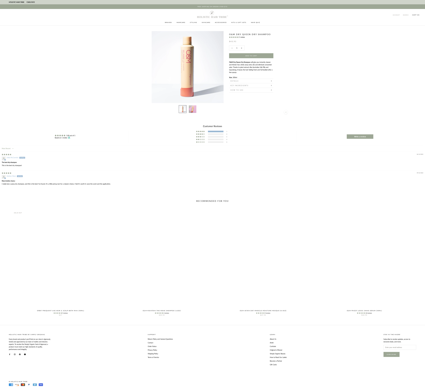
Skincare (206, 22)
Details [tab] (234, 81)
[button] (234, 37)
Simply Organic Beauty (277, 354)
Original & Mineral (276, 350)
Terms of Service (153, 357)
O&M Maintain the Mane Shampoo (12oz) (162, 310)
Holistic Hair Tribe (16, 2)
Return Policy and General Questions (160, 339)
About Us (273, 339)
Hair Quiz (255, 22)
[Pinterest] (20, 354)
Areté (271, 343)
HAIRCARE (181, 22)
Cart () (415, 15)
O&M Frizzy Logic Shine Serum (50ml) (364, 310)
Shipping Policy (153, 354)
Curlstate (273, 346)
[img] (6, 154)
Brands (168, 22)
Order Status (152, 346)
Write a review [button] (360, 136)
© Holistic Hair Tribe (18, 381)
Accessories (221, 22)
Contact (150, 343)
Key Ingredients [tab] (239, 85)
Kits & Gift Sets (238, 22)
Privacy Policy (152, 350)
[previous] (6, 260)
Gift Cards (273, 365)
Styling (193, 22)
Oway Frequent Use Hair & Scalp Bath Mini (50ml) (60, 310)
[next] (418, 260)
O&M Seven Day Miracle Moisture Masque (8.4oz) (263, 310)
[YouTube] (25, 354)
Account (396, 15)
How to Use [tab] (236, 90)
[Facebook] (9, 354)
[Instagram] (14, 354)
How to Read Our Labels (278, 357)
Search (406, 15)
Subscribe (391, 354)
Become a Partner (276, 361)
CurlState (31, 2)
